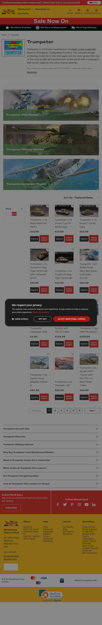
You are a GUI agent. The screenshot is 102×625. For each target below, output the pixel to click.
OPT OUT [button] (43, 319)
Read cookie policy (41, 312)
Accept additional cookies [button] (71, 319)
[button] (20, 319)
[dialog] (51, 312)
